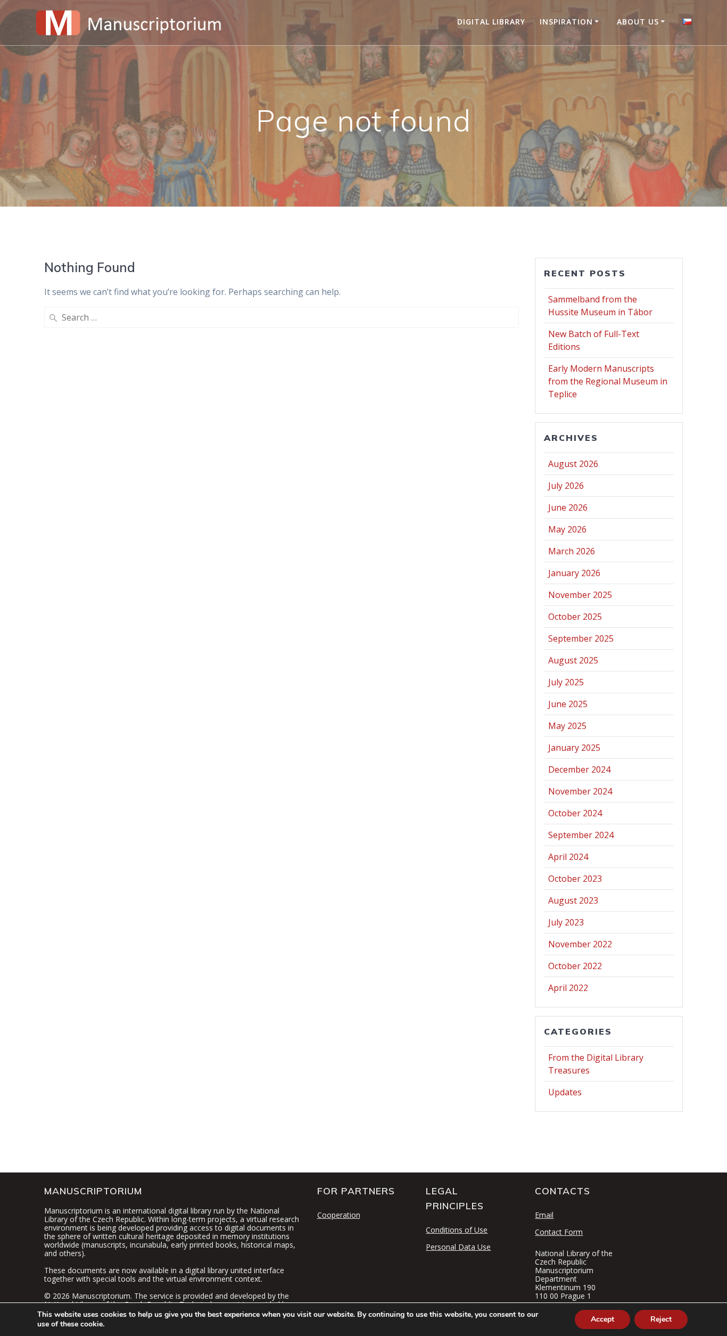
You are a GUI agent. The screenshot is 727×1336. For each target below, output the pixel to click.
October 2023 (575, 878)
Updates (565, 1092)
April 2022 (568, 988)
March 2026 (571, 551)
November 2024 (580, 791)
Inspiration (566, 22)
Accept (602, 1319)
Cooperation (338, 1215)
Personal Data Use (458, 1247)
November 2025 (580, 595)
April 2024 (568, 857)
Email (544, 1215)
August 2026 (573, 464)
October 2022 (575, 966)
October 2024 (575, 813)
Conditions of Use (457, 1230)
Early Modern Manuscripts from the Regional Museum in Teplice (607, 381)
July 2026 (566, 485)
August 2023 (573, 900)
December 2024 (579, 769)
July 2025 (566, 682)
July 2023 (566, 922)
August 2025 (573, 660)
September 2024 (581, 835)
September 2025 (581, 638)
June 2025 (568, 704)
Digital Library (491, 22)
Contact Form (559, 1232)
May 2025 (567, 726)
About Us (638, 22)
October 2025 (575, 616)
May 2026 (567, 529)
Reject (661, 1319)
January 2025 (574, 747)
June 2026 (568, 507)
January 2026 (574, 573)
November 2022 (580, 944)
